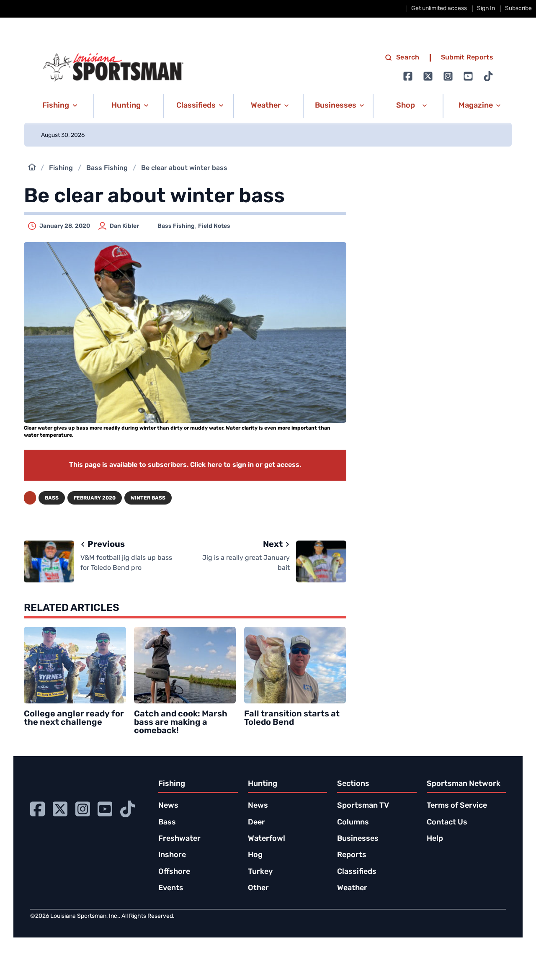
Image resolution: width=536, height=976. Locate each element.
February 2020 (95, 498)
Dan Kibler (124, 226)
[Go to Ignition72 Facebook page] (408, 76)
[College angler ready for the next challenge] (75, 665)
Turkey (260, 872)
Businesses (358, 839)
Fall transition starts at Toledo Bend (292, 718)
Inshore (172, 855)
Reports (351, 855)
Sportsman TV (363, 806)
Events (170, 888)
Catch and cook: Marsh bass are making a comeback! (180, 722)
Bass (52, 498)
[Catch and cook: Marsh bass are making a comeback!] (185, 665)
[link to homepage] (113, 67)
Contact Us (447, 823)
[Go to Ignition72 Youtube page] (468, 76)
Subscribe (518, 8)
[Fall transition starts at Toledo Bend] (295, 665)
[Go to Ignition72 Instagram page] (448, 76)
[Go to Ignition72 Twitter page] (428, 76)
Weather (352, 888)
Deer (256, 823)
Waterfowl (266, 839)
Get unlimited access (439, 8)
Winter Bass (148, 498)
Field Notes (214, 226)
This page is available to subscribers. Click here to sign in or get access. (185, 465)
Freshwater (179, 839)
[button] (58, 106)
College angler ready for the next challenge (74, 718)
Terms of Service (457, 806)
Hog (255, 855)
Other (258, 888)
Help (435, 839)
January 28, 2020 (64, 226)
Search (408, 57)
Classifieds (356, 872)
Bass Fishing (107, 168)
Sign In (486, 8)
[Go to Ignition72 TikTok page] (488, 76)
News (168, 806)
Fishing (61, 168)
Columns (353, 823)
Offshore (174, 872)
